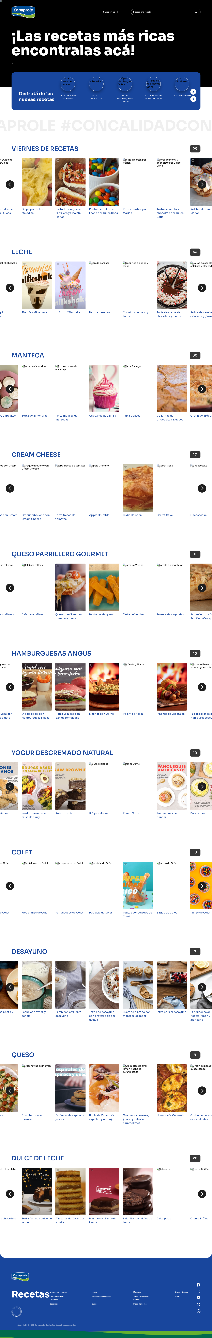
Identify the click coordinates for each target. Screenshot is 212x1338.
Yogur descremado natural (62, 753)
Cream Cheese (36, 455)
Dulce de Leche (38, 1158)
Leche (22, 252)
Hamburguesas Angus (51, 654)
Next (193, 99)
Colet (22, 852)
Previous (193, 92)
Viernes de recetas (45, 149)
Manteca (28, 355)
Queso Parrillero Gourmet (60, 554)
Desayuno (29, 952)
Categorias (109, 12)
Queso (23, 1055)
